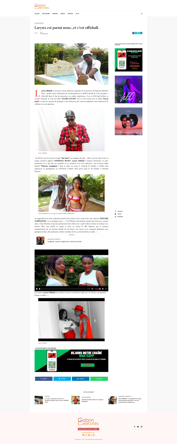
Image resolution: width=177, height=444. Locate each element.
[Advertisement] (128, 172)
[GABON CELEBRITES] (42, 6)
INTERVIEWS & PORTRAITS (54, 239)
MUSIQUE (47, 396)
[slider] (62, 289)
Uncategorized (39, 23)
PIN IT (72, 129)
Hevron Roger (98, 439)
